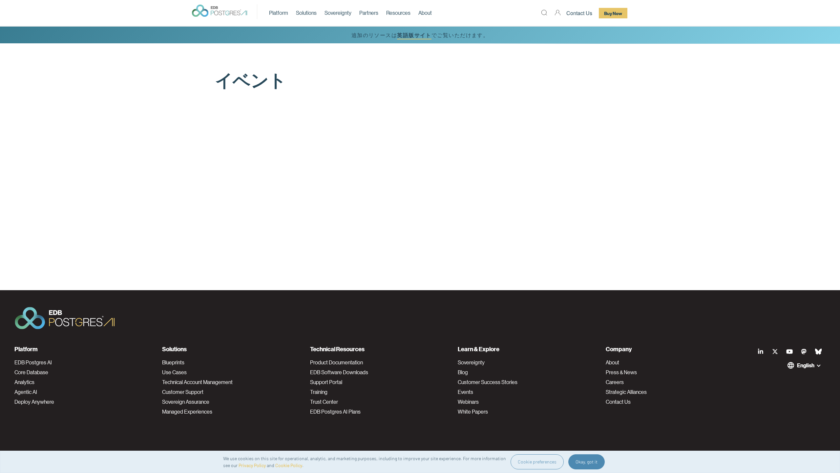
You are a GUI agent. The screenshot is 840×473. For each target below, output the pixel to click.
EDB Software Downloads (339, 372)
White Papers (473, 412)
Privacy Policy (252, 465)
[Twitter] (775, 351)
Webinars (468, 402)
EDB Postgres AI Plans (335, 412)
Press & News (621, 372)
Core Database (31, 372)
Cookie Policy (288, 465)
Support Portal (326, 382)
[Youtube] (789, 351)
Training (318, 392)
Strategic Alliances (626, 392)
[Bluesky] (818, 351)
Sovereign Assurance (185, 402)
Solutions (306, 12)
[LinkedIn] (760, 351)
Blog (463, 372)
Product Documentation (336, 362)
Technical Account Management (197, 382)
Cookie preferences (537, 461)
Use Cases (174, 372)
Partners (368, 12)
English (805, 365)
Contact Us (579, 13)
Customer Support (182, 392)
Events (465, 392)
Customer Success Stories (487, 382)
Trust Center (324, 402)
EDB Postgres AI (33, 362)
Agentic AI (25, 392)
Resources (398, 12)
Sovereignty (338, 12)
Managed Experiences (187, 412)
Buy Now (613, 13)
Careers (615, 382)
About (425, 12)
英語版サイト (414, 35)
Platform (278, 12)
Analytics (24, 382)
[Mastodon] (804, 351)
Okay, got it (587, 461)
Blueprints (173, 362)
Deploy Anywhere (34, 402)
